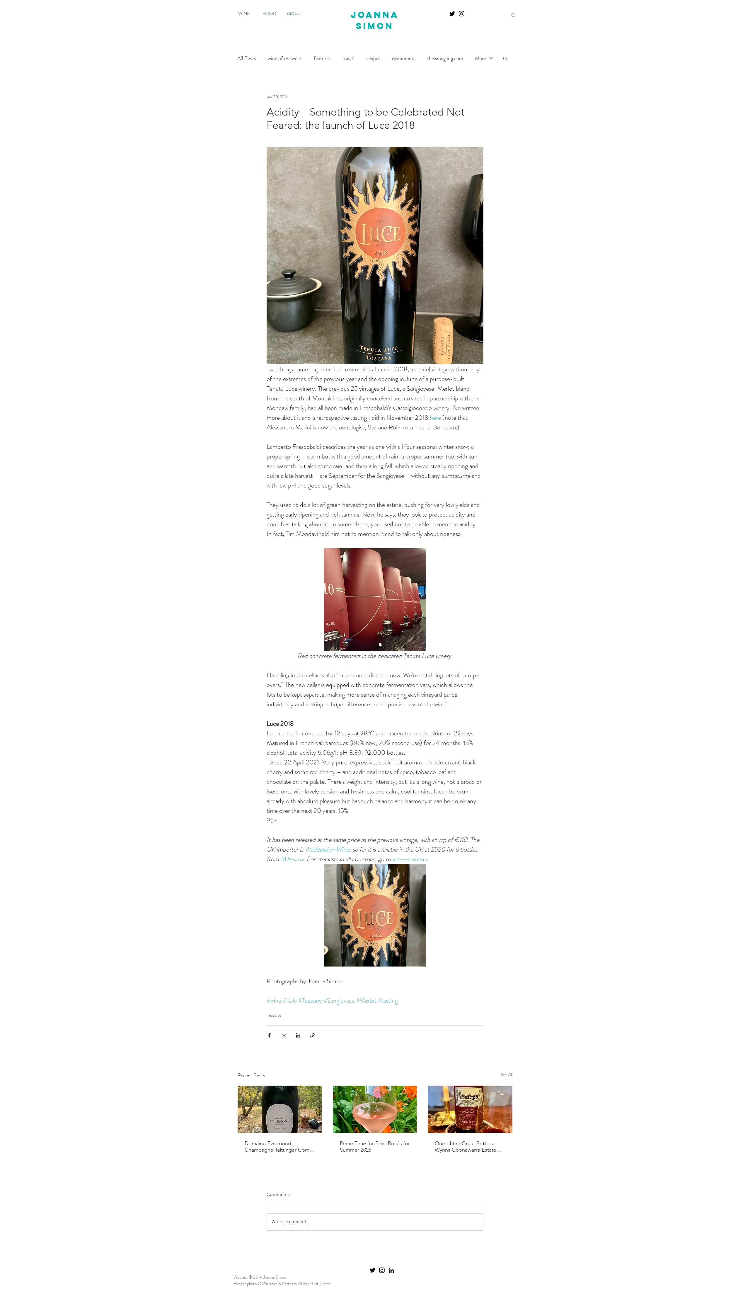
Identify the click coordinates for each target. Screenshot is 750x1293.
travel (348, 58)
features (322, 58)
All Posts (246, 58)
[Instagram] (461, 13)
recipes (373, 58)
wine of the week (285, 58)
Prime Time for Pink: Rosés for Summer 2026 (375, 1146)
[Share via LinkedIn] (298, 1035)
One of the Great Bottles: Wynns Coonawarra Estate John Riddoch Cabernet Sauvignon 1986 (465, 1146)
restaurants (403, 58)
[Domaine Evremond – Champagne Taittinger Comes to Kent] (280, 1109)
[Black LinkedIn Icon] (391, 1270)
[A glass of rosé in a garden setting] (375, 1109)
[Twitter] (452, 13)
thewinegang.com (445, 58)
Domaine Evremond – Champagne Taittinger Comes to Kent (280, 1146)
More (480, 58)
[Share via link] (312, 1035)
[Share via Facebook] (269, 1035)
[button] (505, 58)
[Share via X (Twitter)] (284, 1035)
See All (507, 1074)
